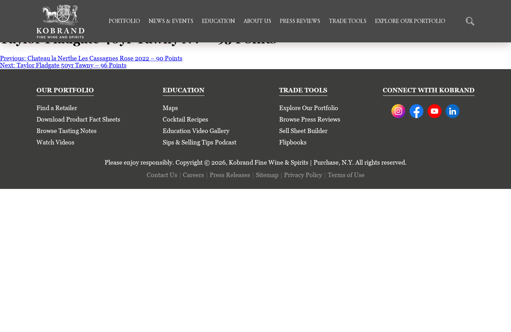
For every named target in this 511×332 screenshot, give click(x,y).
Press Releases (230, 175)
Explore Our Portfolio (410, 21)
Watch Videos (55, 142)
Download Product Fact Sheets (78, 119)
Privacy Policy (303, 175)
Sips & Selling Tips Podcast (199, 142)
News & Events (171, 21)
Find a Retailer (56, 107)
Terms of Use (346, 175)
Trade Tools (347, 21)
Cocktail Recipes (185, 119)
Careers (193, 175)
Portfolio (124, 21)
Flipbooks (293, 142)
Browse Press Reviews (309, 119)
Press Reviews (300, 21)
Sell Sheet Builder (303, 130)
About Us (257, 21)
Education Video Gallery (196, 130)
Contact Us (162, 175)
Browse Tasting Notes (66, 130)
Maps (170, 107)
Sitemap (267, 175)
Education (218, 21)
